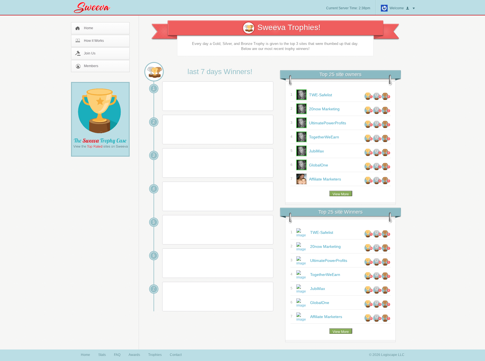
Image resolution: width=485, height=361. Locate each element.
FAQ (117, 355)
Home (88, 28)
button (410, 8)
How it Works (94, 41)
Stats (102, 355)
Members (91, 66)
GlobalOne (318, 165)
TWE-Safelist (320, 95)
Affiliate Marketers (325, 179)
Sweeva (95, 7)
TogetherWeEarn (324, 137)
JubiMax (316, 151)
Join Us (89, 53)
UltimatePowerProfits (327, 123)
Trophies (155, 355)
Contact (176, 355)
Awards (134, 355)
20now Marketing (324, 109)
